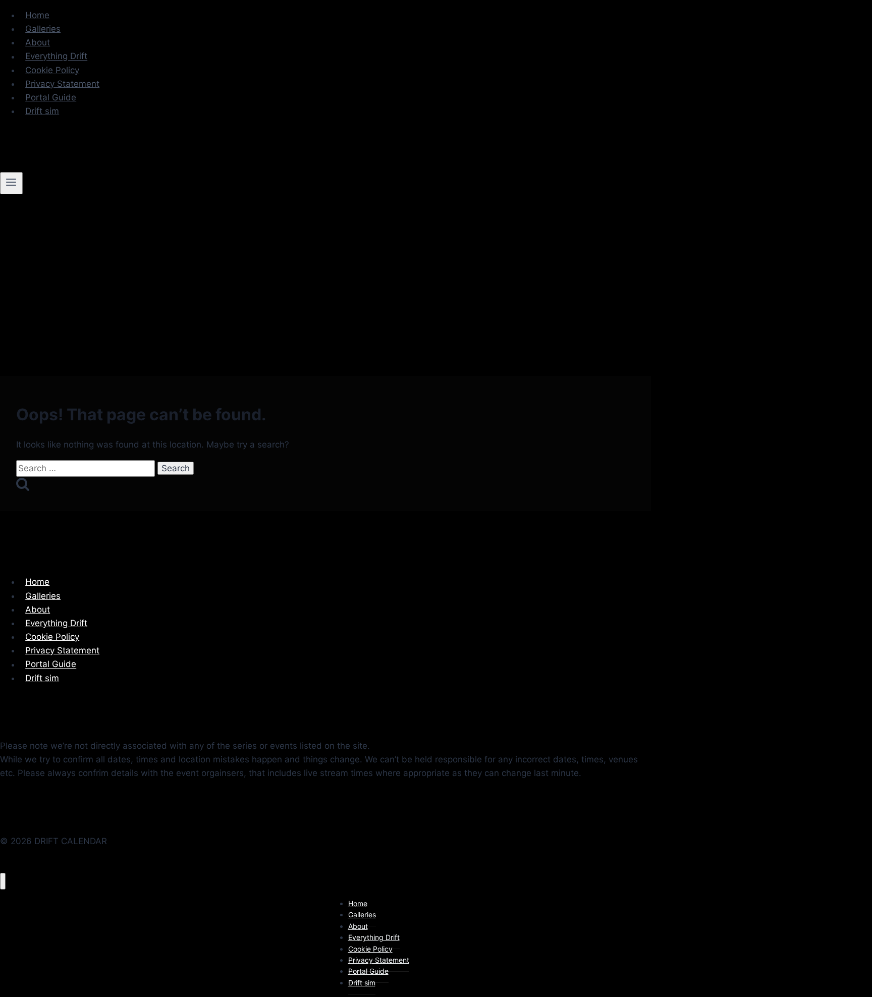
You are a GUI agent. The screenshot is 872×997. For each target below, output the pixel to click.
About (37, 42)
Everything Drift (56, 56)
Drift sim (42, 111)
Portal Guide (50, 97)
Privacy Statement (62, 84)
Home (37, 15)
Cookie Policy (52, 70)
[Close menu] (3, 881)
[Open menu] (11, 183)
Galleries (43, 29)
